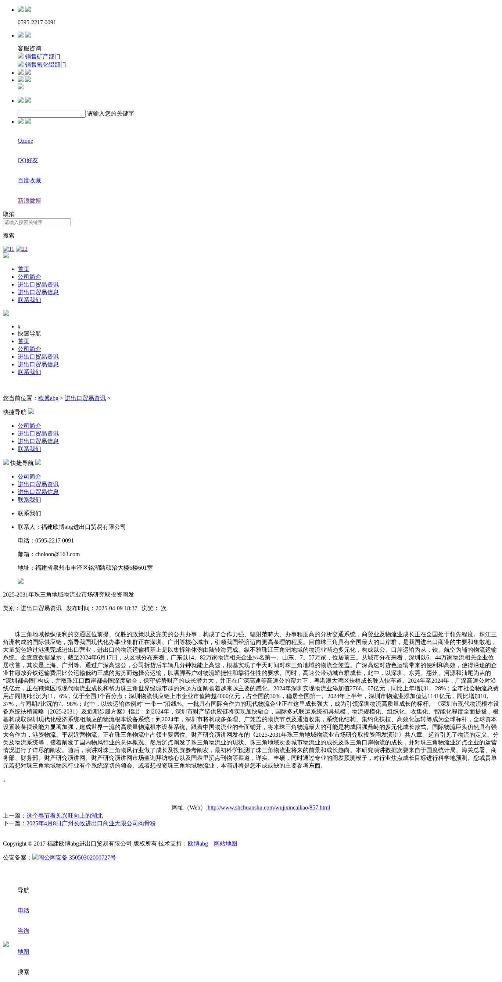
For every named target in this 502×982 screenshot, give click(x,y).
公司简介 (29, 277)
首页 (23, 269)
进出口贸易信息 (38, 292)
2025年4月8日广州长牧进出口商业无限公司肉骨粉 (91, 823)
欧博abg (48, 398)
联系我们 (29, 300)
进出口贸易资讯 (38, 284)
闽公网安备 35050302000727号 (77, 857)
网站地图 (225, 843)
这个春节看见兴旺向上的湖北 (64, 815)
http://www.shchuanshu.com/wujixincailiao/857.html (269, 807)
